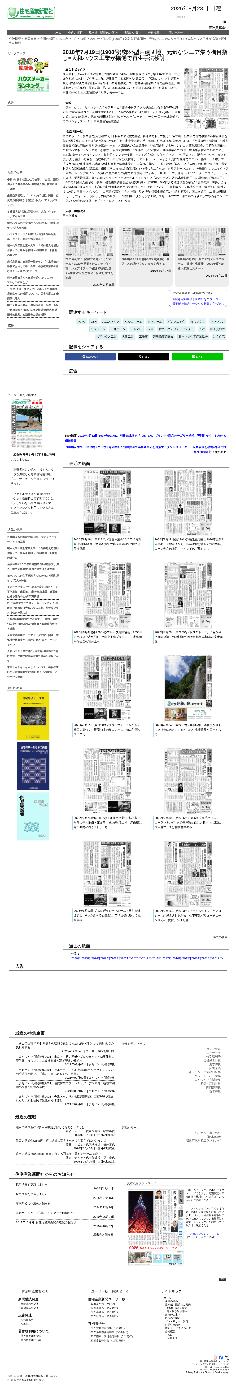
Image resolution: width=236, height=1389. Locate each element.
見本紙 (25, 1324)
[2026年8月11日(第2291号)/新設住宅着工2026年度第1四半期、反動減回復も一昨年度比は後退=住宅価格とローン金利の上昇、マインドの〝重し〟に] (188, 535)
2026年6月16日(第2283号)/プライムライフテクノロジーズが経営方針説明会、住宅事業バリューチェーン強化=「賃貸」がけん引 (188, 915)
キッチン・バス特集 (208, 1076)
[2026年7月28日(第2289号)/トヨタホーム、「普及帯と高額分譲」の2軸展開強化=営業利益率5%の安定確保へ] (188, 627)
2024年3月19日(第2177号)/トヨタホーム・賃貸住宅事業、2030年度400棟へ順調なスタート (201, 264)
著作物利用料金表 (31, 1335)
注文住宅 (219, 336)
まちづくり (197, 321)
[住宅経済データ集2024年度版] (33, 716)
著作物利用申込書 (31, 1340)
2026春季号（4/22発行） (105, 1308)
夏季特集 (215, 1064)
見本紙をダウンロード (209, 299)
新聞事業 (30, 38)
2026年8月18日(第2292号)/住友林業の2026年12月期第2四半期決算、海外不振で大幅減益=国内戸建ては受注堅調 (107, 544)
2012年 (217, 958)
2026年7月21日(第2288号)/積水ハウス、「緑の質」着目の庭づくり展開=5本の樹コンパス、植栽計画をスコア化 (107, 729)
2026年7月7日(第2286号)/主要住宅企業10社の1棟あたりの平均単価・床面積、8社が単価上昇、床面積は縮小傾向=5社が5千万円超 (108, 822)
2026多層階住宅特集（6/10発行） (110, 1332)
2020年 (136, 958)
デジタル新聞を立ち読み (208, 303)
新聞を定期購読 (182, 299)
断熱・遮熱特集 (211, 1083)
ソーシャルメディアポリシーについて (210, 1364)
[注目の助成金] (33, 65)
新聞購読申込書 (30, 1303)
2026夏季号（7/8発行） (104, 1303)
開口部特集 (213, 1087)
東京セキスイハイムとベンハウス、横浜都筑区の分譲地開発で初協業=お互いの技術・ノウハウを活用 (33, 672)
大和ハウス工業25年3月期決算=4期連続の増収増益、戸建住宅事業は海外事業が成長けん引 (33, 656)
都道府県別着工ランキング (203, 1140)
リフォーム (98, 329)
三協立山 (136, 329)
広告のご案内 (172, 1318)
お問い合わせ (174, 32)
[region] (146, 402)
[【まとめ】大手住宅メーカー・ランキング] (33, 84)
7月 (74, 38)
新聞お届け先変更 (177, 1308)
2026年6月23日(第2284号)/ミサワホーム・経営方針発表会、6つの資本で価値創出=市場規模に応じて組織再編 (107, 915)
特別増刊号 (107, 1051)
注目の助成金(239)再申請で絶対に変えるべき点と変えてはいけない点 (61, 1140)
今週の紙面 (75, 32)
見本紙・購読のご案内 (103, 32)
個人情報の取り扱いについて (214, 1361)
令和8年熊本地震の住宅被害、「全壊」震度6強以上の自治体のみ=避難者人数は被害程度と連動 (33, 184)
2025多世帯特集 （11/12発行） (108, 1340)
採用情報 (172, 1338)
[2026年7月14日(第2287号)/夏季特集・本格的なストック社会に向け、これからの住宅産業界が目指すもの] (188, 720)
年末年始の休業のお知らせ (33, 1203)
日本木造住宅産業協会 (193, 336)
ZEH (94, 321)
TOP (222, 1279)
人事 (150, 329)
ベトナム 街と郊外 (208, 1133)
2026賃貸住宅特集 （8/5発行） (108, 1328)
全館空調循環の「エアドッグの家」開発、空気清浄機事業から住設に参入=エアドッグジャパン (33, 200)
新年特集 (215, 1091)
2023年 (106, 958)
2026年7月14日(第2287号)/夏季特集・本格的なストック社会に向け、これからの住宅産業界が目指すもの (188, 729)
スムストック (110, 321)
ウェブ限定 (213, 1049)
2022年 (116, 958)
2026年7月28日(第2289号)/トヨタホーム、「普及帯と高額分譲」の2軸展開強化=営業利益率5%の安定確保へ (189, 637)
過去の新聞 (220, 937)
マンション (217, 321)
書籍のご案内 (132, 32)
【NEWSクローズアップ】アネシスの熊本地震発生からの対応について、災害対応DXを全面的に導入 (33, 293)
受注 (202, 329)
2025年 (86, 958)
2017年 (167, 958)
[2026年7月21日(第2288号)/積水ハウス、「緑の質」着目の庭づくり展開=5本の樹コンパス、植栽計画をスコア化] (107, 720)
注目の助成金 (106, 1135)
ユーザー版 (93, 1051)
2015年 (187, 958)
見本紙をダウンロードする (203, 1233)
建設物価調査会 (163, 336)
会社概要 (153, 32)
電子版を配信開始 (177, 1311)
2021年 (126, 958)
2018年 (64, 38)
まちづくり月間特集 (102, 1064)
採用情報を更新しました (32, 1184)
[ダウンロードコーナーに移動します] (26, 447)
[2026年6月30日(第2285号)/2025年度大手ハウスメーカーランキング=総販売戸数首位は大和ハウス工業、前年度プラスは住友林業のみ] (188, 813)
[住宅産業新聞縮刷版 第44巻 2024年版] (33, 816)
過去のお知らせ (103, 1234)
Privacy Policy (193, 1372)
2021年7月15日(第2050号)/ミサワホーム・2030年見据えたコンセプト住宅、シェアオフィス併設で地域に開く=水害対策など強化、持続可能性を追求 (89, 268)
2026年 (76, 958)
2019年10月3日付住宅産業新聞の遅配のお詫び (46, 1222)
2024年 (96, 958)
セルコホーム (133, 321)
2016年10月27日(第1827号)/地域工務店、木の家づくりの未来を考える (146, 261)
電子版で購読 (181, 303)
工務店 (143, 336)
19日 (83, 38)
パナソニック (176, 321)
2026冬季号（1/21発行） (105, 1312)
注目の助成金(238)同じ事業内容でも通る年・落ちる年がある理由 (58, 1153)
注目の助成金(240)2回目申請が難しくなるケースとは (50, 1127)
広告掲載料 (27, 1319)
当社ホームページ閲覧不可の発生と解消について (47, 1213)
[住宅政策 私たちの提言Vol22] (33, 766)
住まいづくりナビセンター (176, 329)
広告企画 (215, 1068)
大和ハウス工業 (106, 336)
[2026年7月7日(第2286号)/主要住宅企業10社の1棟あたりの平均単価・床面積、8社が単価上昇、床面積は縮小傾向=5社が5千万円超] (107, 813)
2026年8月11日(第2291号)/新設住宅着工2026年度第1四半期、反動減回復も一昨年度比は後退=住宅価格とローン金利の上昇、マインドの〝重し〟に (189, 544)
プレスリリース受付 (176, 1321)
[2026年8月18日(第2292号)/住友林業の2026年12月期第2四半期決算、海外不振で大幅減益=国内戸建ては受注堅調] (107, 535)
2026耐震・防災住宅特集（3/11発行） (112, 1336)
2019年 (146, 958)
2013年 (207, 958)
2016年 (177, 958)
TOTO (81, 321)
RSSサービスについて (178, 1328)
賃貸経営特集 (212, 1060)
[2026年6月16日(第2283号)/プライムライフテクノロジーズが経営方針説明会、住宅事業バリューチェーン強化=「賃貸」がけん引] (188, 906)
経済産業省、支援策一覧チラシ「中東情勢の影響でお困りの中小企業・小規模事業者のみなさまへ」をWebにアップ (33, 266)
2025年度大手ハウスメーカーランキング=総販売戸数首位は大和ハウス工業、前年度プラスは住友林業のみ (33, 607)
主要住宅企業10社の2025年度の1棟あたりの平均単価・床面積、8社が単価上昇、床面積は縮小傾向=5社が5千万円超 (32, 591)
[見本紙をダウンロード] (156, 1265)
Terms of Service (213, 1372)
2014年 (197, 958)
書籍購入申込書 (30, 1308)
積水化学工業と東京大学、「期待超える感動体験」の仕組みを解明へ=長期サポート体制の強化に (33, 250)
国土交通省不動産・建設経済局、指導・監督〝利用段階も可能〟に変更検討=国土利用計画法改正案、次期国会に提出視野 (33, 309)
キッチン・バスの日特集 (205, 1072)
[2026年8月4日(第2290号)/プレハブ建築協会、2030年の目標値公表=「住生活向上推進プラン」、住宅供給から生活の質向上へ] (107, 627)
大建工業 (128, 336)
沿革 (169, 1334)
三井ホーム (118, 329)
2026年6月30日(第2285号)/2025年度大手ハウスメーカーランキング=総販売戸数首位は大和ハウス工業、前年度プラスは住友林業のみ (189, 822)
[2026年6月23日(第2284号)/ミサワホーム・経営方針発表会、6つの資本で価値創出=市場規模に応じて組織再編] (107, 906)
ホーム (57, 32)
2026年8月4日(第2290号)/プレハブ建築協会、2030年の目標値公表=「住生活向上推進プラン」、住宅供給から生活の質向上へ (108, 637)
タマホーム (155, 321)
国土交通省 (217, 329)
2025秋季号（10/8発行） (105, 1316)
